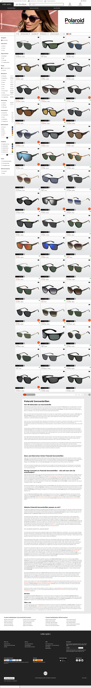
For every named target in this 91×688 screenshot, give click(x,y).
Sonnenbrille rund (38, 582)
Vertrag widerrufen (9, 678)
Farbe (59, 496)
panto (4, 82)
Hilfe (47, 641)
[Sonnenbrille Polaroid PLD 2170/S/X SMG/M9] (27, 89)
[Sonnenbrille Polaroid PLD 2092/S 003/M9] (78, 379)
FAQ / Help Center (49, 643)
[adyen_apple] (17, 660)
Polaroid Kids (76, 550)
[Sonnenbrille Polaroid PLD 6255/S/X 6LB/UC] (27, 334)
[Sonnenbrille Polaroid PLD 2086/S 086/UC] (78, 156)
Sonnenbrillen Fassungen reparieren (67, 589)
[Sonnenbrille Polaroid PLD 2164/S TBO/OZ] (27, 245)
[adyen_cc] (5, 660)
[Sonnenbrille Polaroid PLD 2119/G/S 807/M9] (78, 178)
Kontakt (5, 646)
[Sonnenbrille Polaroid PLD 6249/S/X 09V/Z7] (27, 133)
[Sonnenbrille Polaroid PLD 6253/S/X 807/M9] (27, 200)
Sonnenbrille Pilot (50, 582)
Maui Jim (53, 524)
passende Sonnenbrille (74, 497)
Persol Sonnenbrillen (8, 622)
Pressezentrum (7, 643)
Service (26, 641)
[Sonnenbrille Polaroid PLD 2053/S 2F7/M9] (78, 334)
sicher (44, 496)
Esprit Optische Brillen (71, 625)
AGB (5, 680)
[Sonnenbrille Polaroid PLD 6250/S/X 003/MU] (53, 111)
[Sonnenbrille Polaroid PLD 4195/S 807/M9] (27, 312)
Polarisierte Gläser (6, 163)
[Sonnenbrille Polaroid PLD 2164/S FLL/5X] (53, 245)
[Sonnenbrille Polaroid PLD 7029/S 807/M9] (53, 379)
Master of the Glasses (40, 497)
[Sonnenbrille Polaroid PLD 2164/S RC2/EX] (53, 200)
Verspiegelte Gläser (6, 165)
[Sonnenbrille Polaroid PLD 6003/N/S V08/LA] (53, 89)
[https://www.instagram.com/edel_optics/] (80, 660)
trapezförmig (5, 121)
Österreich (84, 0)
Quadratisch (5, 78)
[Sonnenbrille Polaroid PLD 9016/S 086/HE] (27, 111)
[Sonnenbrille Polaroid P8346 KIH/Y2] (53, 178)
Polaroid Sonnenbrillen (8, 625)
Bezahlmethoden (39, 607)
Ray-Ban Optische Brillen (51, 619)
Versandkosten (28, 645)
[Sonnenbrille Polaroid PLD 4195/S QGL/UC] (53, 156)
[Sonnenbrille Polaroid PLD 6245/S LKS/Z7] (78, 200)
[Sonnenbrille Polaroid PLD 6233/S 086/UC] (78, 223)
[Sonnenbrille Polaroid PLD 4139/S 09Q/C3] (78, 44)
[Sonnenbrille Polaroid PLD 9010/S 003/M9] (53, 67)
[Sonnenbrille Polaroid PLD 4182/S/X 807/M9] (78, 111)
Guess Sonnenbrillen (27, 622)
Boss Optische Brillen (70, 622)
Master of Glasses (37, 589)
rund (4, 84)
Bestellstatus (48, 648)
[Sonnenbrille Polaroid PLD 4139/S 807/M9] (78, 67)
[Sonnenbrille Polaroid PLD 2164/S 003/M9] (27, 223)
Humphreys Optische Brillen (51, 622)
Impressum (14, 680)
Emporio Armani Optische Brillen (52, 625)
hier (63, 575)
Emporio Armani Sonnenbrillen (29, 619)
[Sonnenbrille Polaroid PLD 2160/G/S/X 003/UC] (27, 44)
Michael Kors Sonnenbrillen (28, 621)
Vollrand (4, 102)
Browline (26, 582)
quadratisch (5, 119)
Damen (4, 46)
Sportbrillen (52, 475)
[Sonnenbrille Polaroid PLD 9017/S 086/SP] (78, 133)
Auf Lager (4, 60)
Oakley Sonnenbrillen (8, 621)
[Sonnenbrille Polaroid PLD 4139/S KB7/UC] (27, 267)
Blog (61, 588)
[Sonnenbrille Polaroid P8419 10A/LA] (78, 245)
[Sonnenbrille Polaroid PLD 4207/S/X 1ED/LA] (53, 312)
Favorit (71, 561)
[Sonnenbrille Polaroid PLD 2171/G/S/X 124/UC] (78, 312)
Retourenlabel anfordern (30, 646)
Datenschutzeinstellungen (9, 645)
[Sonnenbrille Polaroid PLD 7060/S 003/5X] (27, 156)
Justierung (26, 590)
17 (82, 394)
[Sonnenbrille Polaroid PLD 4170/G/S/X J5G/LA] (27, 178)
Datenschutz (9, 680)
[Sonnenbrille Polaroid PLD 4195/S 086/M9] (78, 89)
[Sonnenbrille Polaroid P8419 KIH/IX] (53, 289)
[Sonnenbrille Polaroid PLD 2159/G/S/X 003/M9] (53, 356)
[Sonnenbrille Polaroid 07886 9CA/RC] (53, 334)
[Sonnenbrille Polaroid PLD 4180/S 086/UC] (27, 289)
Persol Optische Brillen (71, 619)
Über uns (6, 641)
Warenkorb (80, 5)
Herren (4, 48)
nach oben (84, 677)
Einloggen (70, 5)
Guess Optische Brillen (71, 621)
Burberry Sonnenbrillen (28, 625)
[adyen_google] (20, 660)
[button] (7, 4)
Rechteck (4, 76)
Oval (3, 88)
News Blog (48, 646)
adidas (70, 519)
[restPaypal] (14, 660)
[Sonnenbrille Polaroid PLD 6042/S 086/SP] (27, 67)
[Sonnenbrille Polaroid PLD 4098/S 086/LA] (78, 289)
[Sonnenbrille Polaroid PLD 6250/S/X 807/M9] (27, 379)
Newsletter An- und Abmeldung (52, 645)
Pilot (3, 86)
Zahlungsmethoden (29, 643)
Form (52, 496)
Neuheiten (4, 56)
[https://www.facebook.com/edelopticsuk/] (77, 660)
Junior (4, 50)
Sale (3, 58)
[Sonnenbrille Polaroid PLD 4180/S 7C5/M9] (53, 223)
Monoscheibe (5, 90)
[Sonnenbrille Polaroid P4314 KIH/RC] (27, 356)
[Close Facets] (7, 34)
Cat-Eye (4, 80)
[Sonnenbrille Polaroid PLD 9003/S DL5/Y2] (53, 133)
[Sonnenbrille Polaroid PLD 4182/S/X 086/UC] (78, 267)
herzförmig (5, 112)
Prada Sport (76, 519)
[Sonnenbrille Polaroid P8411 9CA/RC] (53, 44)
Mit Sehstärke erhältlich (7, 161)
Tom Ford (49, 489)
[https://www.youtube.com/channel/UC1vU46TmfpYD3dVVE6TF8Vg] (82, 660)
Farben (44, 551)
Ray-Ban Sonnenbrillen (9, 619)
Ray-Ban (67, 519)
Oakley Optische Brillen (50, 621)
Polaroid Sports (60, 475)
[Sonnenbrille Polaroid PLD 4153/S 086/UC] (53, 267)
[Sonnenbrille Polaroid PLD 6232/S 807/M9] (78, 356)
